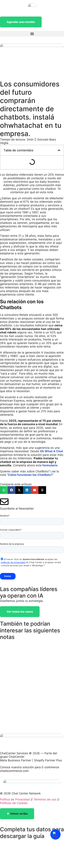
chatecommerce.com (14, 771)
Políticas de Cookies (14, 803)
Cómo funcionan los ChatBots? (30, 475)
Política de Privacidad (15, 799)
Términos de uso (44, 799)
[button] (32, 34)
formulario (49, 465)
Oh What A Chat (51, 451)
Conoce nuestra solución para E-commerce (29, 767)
